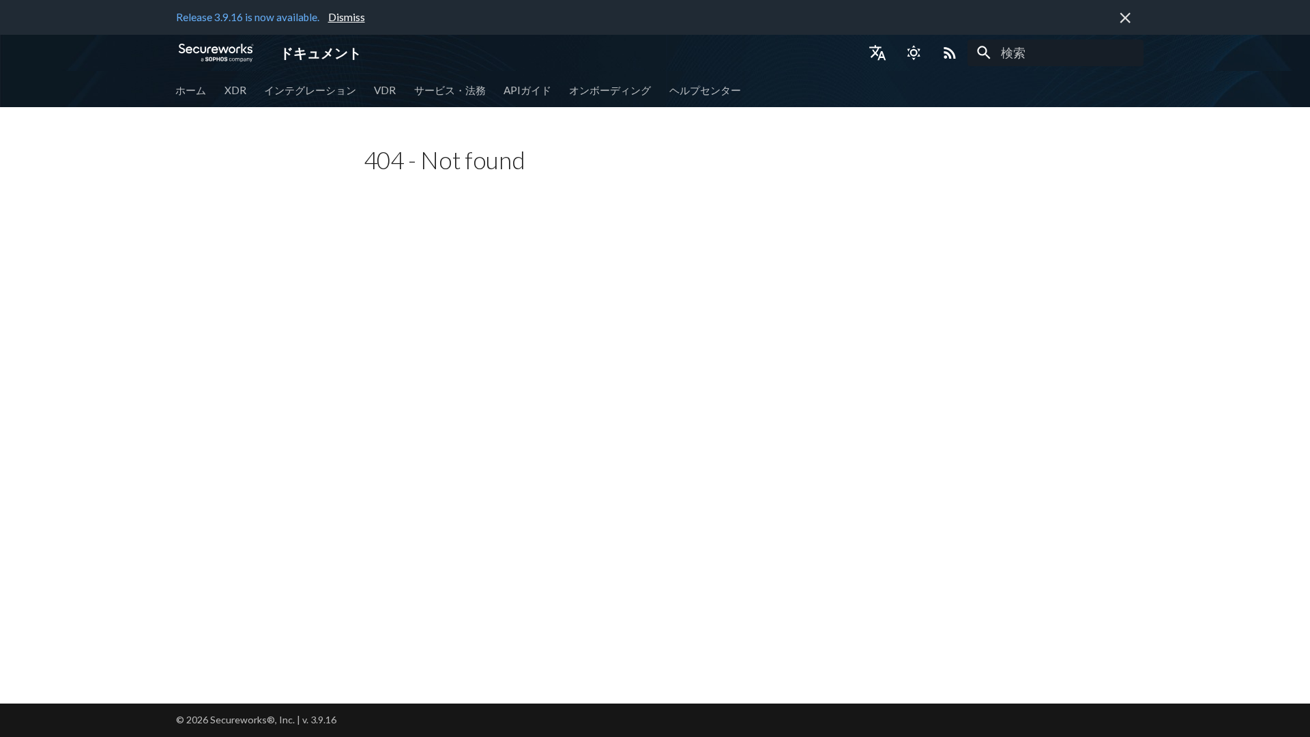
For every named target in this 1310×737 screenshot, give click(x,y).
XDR (235, 89)
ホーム (191, 89)
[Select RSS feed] (950, 53)
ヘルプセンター (705, 89)
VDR (385, 89)
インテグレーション (310, 89)
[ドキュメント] (216, 53)
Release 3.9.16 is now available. (247, 17)
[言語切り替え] (877, 53)
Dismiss (346, 17)
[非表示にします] (1125, 18)
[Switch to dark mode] (914, 53)
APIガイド (527, 89)
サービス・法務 (450, 89)
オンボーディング (611, 89)
